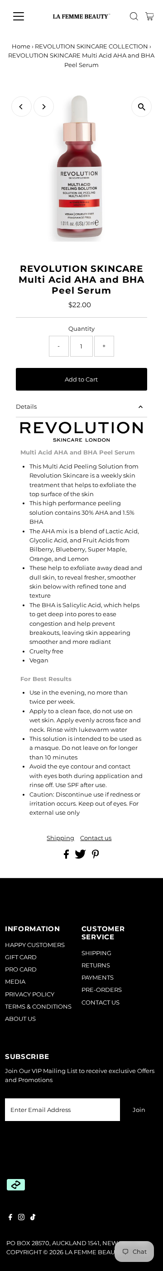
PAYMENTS (98, 977)
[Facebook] (10, 1218)
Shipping (60, 838)
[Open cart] (149, 16)
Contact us (95, 838)
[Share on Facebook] (67, 856)
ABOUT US (20, 1018)
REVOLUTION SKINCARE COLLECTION (91, 46)
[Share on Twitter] (81, 856)
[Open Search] (134, 16)
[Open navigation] (24, 16)
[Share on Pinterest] (95, 856)
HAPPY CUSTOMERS (35, 945)
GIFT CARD (21, 957)
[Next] (44, 107)
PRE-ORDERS (102, 989)
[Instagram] (21, 1218)
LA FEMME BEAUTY (93, 1252)
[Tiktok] (33, 1218)
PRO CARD (21, 969)
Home (21, 46)
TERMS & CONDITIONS (38, 1006)
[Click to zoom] (141, 107)
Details (26, 406)
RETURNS (96, 965)
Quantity (81, 328)
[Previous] (21, 107)
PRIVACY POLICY (29, 994)
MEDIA (15, 981)
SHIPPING (96, 953)
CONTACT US (101, 1002)
